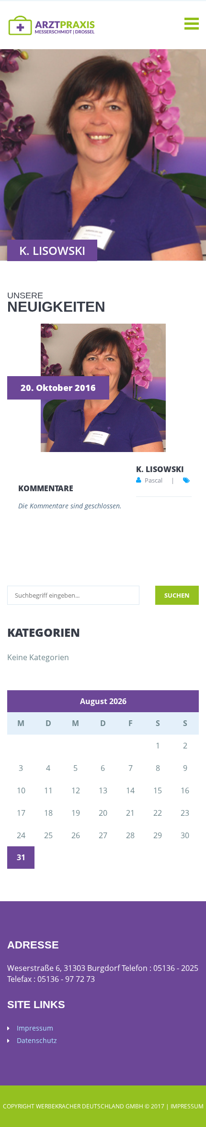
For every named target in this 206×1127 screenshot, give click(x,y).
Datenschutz (37, 1040)
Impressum (35, 1028)
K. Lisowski (160, 469)
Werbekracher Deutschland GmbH (89, 1106)
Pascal (153, 480)
